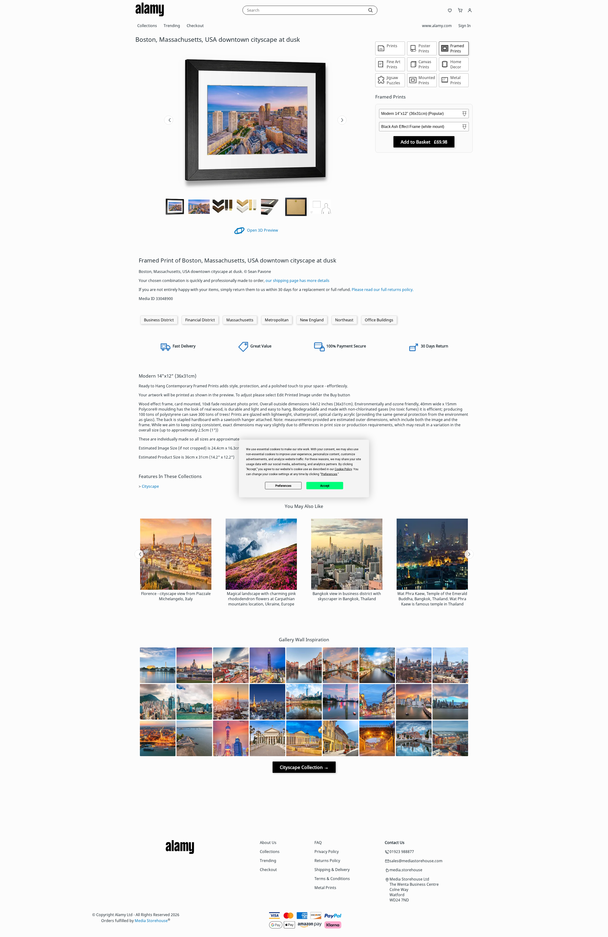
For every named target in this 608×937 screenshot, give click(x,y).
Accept (324, 485)
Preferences (283, 485)
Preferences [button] (329, 474)
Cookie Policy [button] (343, 469)
